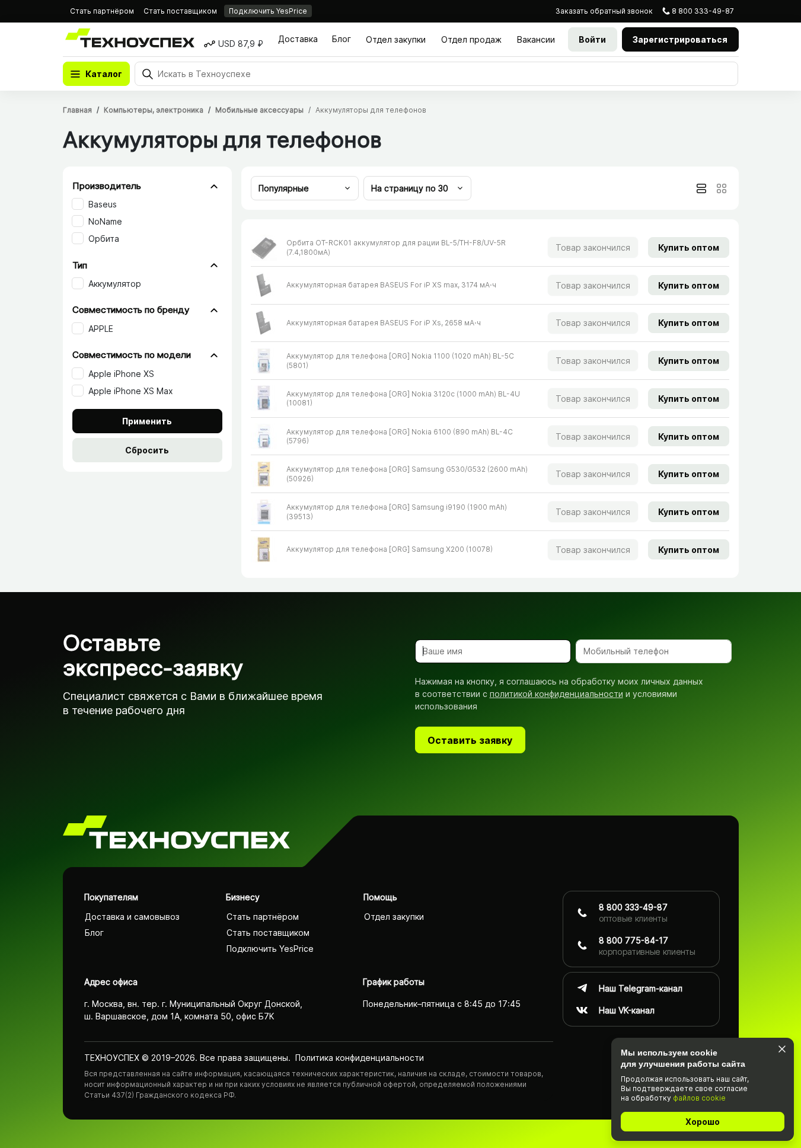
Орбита (103, 239)
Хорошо (702, 1122)
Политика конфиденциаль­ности (359, 1058)
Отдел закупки (396, 39)
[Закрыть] (782, 1049)
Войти (592, 39)
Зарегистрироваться (680, 39)
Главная (77, 109)
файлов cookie (699, 1097)
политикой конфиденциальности (556, 694)
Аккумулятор (114, 284)
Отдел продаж (471, 39)
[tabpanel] (490, 398)
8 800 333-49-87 (703, 11)
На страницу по (409, 188)
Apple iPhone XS (121, 374)
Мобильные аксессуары (259, 109)
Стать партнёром (102, 11)
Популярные (284, 188)
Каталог (103, 74)
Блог (341, 39)
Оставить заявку (469, 740)
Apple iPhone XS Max (130, 391)
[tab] (701, 188)
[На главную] (176, 834)
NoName (105, 221)
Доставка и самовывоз (132, 917)
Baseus (102, 204)
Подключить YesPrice (268, 11)
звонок (604, 11)
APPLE (100, 329)
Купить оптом (688, 247)
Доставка (298, 39)
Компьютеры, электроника (153, 109)
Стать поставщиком (180, 11)
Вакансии (536, 39)
